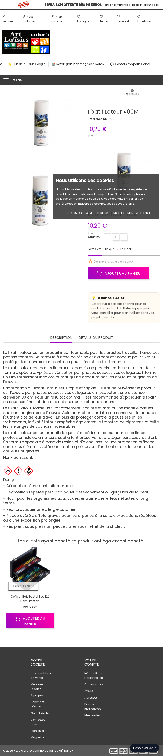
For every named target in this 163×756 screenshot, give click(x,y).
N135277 (108, 119)
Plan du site (38, 731)
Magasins (37, 737)
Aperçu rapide (23, 586)
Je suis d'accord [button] (80, 213)
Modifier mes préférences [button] (132, 213)
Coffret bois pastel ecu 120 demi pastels (30, 598)
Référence (95, 119)
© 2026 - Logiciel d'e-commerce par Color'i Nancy (38, 751)
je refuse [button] (103, 213)
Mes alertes (92, 715)
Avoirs (88, 691)
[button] (81, 80)
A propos (37, 695)
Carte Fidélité (40, 713)
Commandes (93, 684)
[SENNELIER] (132, 94)
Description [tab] (61, 338)
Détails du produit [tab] (96, 338)
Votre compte (91, 662)
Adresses (91, 698)
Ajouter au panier (122, 273)
